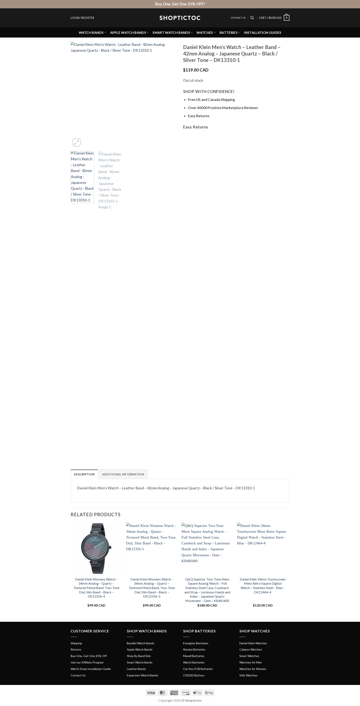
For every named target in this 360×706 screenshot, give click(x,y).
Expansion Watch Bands (142, 675)
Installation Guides (262, 32)
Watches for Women (252, 669)
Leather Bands (136, 669)
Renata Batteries (194, 649)
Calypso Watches (250, 649)
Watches (204, 32)
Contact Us (238, 17)
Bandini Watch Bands (140, 643)
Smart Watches (249, 656)
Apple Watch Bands (128, 32)
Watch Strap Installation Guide (91, 669)
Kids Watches (248, 675)
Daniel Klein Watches (253, 643)
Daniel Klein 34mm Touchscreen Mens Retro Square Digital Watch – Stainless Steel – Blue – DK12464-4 (262, 585)
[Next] (169, 95)
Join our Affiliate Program (87, 662)
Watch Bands (91, 32)
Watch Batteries (194, 662)
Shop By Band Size (139, 656)
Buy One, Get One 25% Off (89, 656)
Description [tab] (84, 474)
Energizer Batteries (195, 643)
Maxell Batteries (193, 656)
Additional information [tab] (123, 474)
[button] (82, 18)
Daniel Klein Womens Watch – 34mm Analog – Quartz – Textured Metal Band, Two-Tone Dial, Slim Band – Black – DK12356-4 (96, 587)
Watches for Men (250, 662)
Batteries (229, 32)
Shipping (76, 643)
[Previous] (78, 95)
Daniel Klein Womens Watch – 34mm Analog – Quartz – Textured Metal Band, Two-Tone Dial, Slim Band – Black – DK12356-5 (152, 587)
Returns (76, 649)
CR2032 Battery (193, 675)
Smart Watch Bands (171, 32)
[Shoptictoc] (180, 18)
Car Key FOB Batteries (198, 669)
